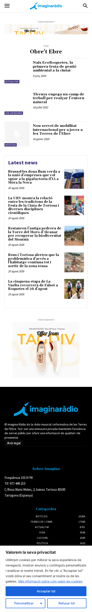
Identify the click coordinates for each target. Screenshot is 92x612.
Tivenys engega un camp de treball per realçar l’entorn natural (58, 98)
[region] (46, 579)
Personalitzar (23, 603)
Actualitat (12, 81)
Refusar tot (67, 603)
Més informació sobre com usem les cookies (50, 581)
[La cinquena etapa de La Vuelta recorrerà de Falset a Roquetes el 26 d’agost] (74, 289)
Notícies (10, 144)
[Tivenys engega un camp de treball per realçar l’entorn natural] (16, 102)
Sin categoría (13, 113)
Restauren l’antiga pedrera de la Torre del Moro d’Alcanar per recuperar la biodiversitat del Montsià (34, 234)
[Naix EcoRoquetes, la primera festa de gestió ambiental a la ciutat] (16, 70)
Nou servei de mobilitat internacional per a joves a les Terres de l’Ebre (58, 130)
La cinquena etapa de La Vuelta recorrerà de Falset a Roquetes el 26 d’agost (33, 285)
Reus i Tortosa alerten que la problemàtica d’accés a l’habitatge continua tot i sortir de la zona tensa (33, 260)
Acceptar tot (46, 591)
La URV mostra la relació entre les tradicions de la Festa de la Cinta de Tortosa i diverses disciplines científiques (33, 205)
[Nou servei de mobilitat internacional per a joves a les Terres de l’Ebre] (16, 134)
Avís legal (14, 443)
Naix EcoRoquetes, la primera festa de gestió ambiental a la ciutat (54, 66)
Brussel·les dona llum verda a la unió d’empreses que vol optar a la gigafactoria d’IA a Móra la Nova (34, 177)
